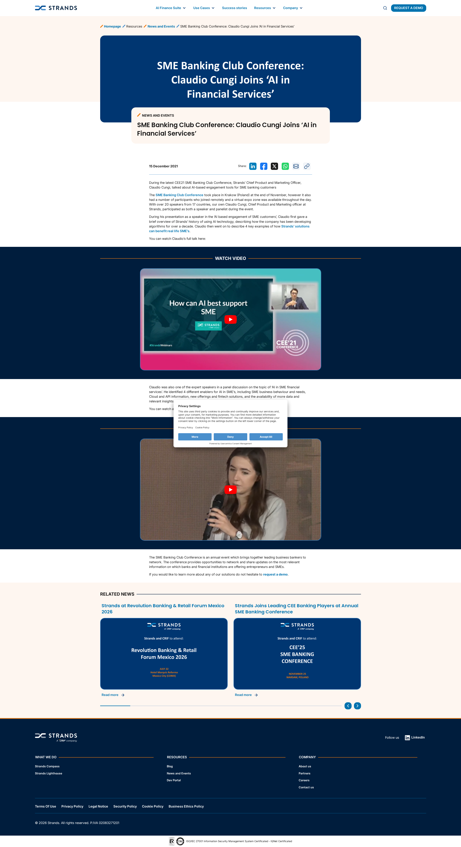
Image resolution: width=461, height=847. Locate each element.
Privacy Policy (72, 806)
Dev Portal (174, 780)
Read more (110, 695)
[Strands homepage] (56, 8)
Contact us (306, 787)
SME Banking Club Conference (179, 195)
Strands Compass (47, 766)
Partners (304, 773)
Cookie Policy (152, 806)
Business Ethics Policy (186, 806)
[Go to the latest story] (348, 705)
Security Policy (125, 806)
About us (305, 766)
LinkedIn (418, 737)
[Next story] (357, 705)
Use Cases (201, 8)
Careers (304, 780)
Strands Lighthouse (48, 773)
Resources (262, 8)
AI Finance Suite (168, 8)
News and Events (161, 26)
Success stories (234, 8)
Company (290, 8)
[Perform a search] (385, 8)
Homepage (112, 26)
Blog (170, 766)
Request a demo (408, 8)
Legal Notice (98, 806)
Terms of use (45, 806)
